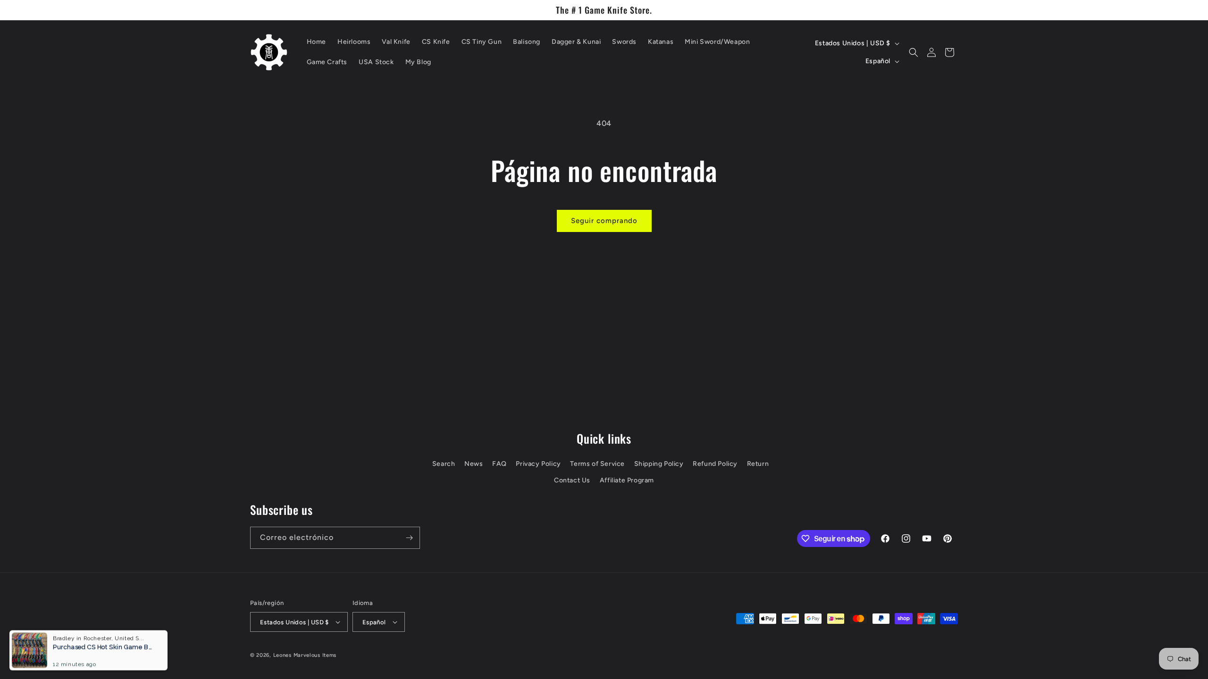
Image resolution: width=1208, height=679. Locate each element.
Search (443, 464)
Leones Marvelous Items (304, 655)
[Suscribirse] (409, 538)
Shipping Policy (659, 464)
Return (758, 464)
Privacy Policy (538, 464)
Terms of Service (597, 464)
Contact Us (572, 480)
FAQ (499, 464)
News (473, 464)
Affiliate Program (627, 480)
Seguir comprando (604, 220)
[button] (913, 52)
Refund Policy (715, 464)
